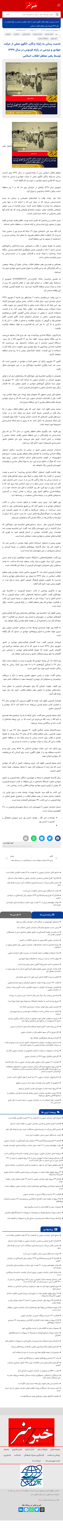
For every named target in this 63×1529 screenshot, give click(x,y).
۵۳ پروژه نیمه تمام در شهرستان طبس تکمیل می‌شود (39, 1088)
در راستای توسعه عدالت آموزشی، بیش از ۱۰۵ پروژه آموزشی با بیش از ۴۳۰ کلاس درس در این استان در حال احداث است (34, 1159)
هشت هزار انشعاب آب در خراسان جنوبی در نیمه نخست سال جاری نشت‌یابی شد (34, 1101)
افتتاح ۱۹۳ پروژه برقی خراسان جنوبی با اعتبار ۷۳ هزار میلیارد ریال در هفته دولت (34, 1180)
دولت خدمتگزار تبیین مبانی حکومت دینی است (41, 890)
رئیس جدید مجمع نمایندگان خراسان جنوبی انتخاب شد (38, 927)
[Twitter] (36, 1509)
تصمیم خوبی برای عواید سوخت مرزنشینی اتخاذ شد (39, 1006)
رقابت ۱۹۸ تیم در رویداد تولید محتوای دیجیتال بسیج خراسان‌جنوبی (33, 982)
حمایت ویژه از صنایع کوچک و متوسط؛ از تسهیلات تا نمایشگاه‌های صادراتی (33, 1212)
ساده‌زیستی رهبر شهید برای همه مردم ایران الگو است (38, 1383)
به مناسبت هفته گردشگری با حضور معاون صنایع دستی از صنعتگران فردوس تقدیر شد (34, 933)
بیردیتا (40, 1500)
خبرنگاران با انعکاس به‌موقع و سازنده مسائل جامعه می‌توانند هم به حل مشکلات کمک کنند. (34, 1376)
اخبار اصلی (26, 34)
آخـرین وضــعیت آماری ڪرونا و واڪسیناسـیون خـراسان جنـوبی (34, 1026)
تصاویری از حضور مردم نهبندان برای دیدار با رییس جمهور (37, 1082)
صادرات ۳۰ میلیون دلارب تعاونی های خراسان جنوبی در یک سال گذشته (32, 1062)
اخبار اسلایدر (37, 34)
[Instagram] (42, 1509)
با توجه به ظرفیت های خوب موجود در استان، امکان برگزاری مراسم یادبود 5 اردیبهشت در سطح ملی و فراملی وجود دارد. (34, 1020)
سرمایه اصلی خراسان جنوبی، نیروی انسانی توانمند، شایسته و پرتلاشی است (32, 1153)
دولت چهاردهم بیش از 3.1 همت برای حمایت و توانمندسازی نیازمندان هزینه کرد (33, 904)
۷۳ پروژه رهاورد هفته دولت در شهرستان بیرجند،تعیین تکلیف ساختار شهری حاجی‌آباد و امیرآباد (33, 1173)
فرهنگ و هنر (43, 38)
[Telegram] (26, 1509)
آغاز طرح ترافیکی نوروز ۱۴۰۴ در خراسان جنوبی (42, 1056)
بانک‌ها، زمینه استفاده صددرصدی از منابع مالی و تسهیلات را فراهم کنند (34, 1218)
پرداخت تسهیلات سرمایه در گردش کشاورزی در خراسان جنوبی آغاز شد (32, 1050)
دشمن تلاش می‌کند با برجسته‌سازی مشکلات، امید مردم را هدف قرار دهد (34, 884)
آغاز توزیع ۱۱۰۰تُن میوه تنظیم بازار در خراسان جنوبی (40, 1032)
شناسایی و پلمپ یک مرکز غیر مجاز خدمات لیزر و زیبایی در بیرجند (34, 995)
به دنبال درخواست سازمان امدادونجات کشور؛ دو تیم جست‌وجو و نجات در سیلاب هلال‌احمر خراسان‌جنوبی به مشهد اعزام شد (33, 1044)
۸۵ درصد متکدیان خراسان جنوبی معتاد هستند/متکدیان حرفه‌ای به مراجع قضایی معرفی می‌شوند (34, 1094)
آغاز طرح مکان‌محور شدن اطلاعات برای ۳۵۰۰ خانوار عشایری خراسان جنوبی (34, 1364)
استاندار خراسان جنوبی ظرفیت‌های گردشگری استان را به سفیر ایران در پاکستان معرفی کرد (33, 970)
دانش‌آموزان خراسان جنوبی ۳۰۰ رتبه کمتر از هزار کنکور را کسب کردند (33, 1077)
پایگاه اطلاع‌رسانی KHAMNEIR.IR (28, 279)
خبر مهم (54, 38)
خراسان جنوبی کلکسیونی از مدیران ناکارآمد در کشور (39, 940)
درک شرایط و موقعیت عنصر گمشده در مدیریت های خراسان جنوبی (33, 953)
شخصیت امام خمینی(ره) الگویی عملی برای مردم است (38, 964)
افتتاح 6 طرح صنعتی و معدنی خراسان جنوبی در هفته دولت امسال (33, 878)
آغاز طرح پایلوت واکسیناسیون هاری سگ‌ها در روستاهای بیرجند (35, 1346)
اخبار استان (49, 34)
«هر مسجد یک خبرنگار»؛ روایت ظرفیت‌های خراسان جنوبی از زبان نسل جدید (33, 1389)
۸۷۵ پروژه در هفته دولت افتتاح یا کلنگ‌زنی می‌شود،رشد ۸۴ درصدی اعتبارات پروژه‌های (33, 1200)
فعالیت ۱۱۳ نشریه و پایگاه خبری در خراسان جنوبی (42, 1194)
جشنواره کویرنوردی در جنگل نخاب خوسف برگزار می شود (37, 921)
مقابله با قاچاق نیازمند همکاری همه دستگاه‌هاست (39, 1396)
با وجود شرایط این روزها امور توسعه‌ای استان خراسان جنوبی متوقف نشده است (34, 1187)
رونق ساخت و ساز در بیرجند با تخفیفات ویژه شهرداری (39, 958)
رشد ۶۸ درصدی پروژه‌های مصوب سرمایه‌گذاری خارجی (39, 1358)
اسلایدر (16, 34)
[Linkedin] (21, 1509)
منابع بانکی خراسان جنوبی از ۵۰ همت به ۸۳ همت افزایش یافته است (32, 872)
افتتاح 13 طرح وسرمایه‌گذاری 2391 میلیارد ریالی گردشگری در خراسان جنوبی (34, 896)
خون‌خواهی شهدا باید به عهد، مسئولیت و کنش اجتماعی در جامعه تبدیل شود (34, 1166)
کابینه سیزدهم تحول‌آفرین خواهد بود (44, 1037)
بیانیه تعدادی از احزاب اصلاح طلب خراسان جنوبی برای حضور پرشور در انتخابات (33, 946)
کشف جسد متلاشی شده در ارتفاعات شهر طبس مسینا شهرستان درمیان (35, 1012)
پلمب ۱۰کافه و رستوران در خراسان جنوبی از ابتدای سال (38, 1370)
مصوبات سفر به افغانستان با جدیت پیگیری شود (42, 1207)
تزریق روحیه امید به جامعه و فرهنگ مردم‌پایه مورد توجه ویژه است (33, 1001)
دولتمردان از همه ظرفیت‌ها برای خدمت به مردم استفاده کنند (35, 1352)
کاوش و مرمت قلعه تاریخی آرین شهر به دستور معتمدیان (37, 977)
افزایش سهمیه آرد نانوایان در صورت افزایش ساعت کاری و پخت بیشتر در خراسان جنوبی (33, 988)
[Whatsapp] (31, 1509)
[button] (58, 838)
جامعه (8, 34)
